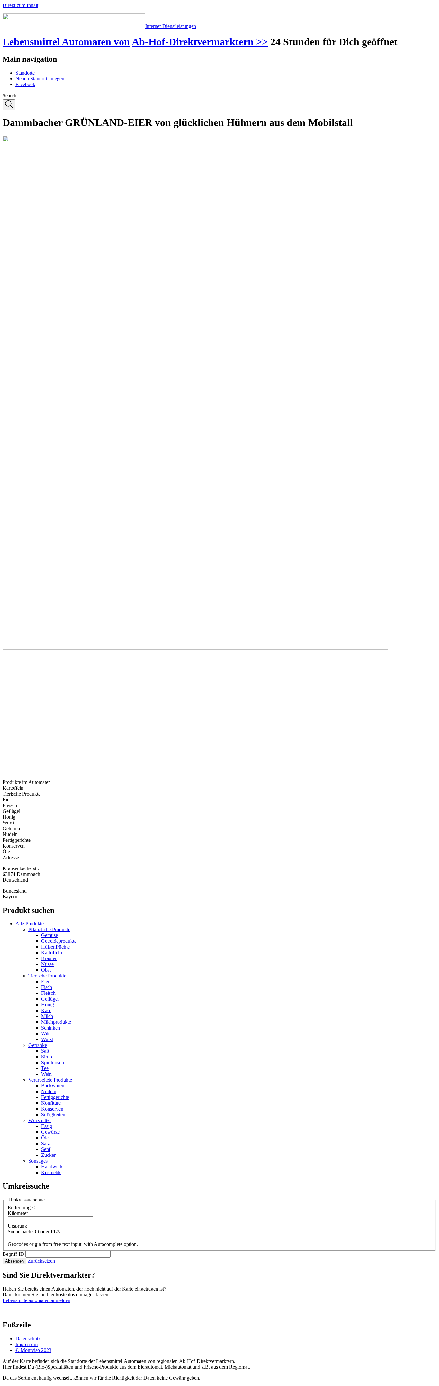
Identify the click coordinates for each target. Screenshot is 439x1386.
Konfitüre (51, 1103)
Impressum (26, 1344)
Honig (47, 1004)
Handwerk (52, 1166)
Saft (45, 1051)
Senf (45, 1149)
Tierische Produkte (47, 975)
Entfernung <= (23, 1207)
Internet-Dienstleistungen (170, 26)
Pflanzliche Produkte (49, 929)
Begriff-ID (13, 1254)
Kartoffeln (51, 952)
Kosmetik (51, 1172)
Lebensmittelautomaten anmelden (36, 1300)
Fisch (46, 987)
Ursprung (17, 1225)
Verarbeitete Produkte (50, 1080)
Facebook (25, 84)
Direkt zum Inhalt (20, 5)
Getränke (37, 1045)
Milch (47, 1016)
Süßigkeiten (53, 1114)
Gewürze (50, 1132)
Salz (45, 1143)
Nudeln (48, 1091)
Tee (45, 1068)
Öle (45, 1137)
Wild (46, 1033)
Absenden (14, 1261)
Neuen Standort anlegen (39, 78)
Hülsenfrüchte (55, 947)
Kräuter (49, 958)
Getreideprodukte (58, 941)
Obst (46, 970)
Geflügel (50, 999)
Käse (46, 1010)
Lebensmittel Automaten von (66, 42)
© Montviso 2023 (33, 1350)
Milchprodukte (56, 1022)
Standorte (25, 73)
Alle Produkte (29, 923)
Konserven (52, 1109)
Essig (46, 1126)
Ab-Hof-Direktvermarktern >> (200, 42)
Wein (46, 1074)
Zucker (48, 1155)
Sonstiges (38, 1161)
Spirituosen (52, 1062)
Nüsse (47, 964)
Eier (45, 981)
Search (9, 95)
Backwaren (52, 1085)
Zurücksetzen (41, 1261)
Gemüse (49, 935)
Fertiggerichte (55, 1097)
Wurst (47, 1039)
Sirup (46, 1056)
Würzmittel (39, 1120)
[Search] (9, 104)
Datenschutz (27, 1338)
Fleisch (48, 993)
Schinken (50, 1027)
